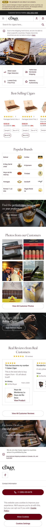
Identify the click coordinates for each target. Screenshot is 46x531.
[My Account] (36, 18)
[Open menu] (3, 18)
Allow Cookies (23, 517)
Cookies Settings (23, 523)
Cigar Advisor (11, 215)
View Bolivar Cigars (14, 328)
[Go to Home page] (19, 18)
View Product (19, 400)
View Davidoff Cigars (14, 435)
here (33, 35)
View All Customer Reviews (23, 413)
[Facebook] (5, 475)
